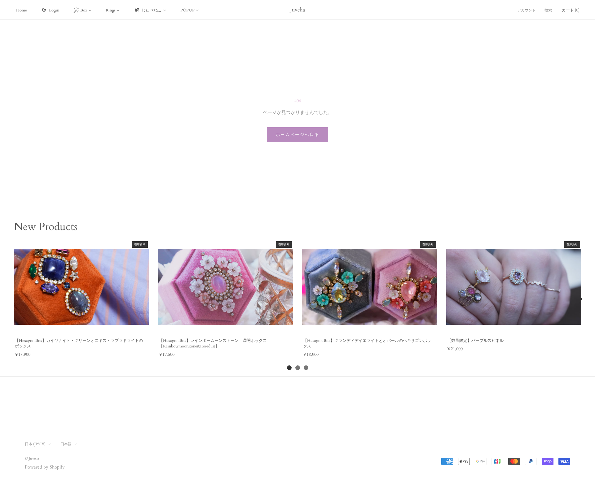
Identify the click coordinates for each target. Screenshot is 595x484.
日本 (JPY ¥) (35, 444)
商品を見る (81, 326)
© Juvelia (32, 458)
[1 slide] (289, 367)
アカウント (526, 10)
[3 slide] (306, 367)
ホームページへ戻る (297, 134)
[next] (579, 299)
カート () (571, 10)
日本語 (66, 444)
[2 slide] (297, 367)
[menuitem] (21, 10)
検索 (548, 10)
